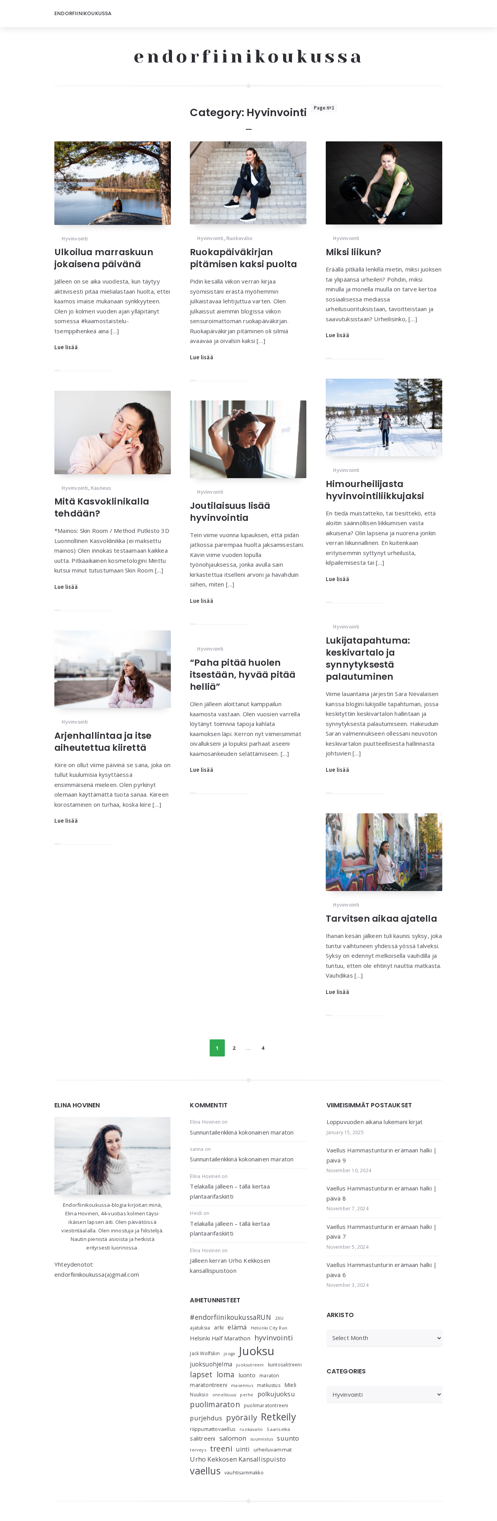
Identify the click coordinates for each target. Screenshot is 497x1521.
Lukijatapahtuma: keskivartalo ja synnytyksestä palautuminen (368, 658)
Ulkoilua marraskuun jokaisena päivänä (103, 258)
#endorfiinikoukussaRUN (230, 1317)
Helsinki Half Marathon (220, 1338)
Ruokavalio (239, 238)
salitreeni (202, 1438)
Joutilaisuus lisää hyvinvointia (230, 511)
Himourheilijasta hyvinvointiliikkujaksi (375, 490)
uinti (242, 1449)
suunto (288, 1438)
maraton (269, 1375)
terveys (198, 1450)
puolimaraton (215, 1404)
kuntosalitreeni (285, 1364)
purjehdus (206, 1417)
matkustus (268, 1385)
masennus (242, 1385)
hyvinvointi (273, 1337)
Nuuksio (199, 1394)
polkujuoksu (276, 1394)
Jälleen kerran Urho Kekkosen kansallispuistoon (230, 1265)
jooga (229, 1353)
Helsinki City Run (269, 1328)
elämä (237, 1327)
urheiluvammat (273, 1449)
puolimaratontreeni (266, 1405)
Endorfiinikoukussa (83, 13)
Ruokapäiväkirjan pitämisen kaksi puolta (243, 258)
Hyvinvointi (75, 238)
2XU (279, 1318)
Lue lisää (66, 347)
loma (226, 1374)
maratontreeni (208, 1385)
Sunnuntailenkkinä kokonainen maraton (242, 1132)
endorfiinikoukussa (249, 56)
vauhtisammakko (244, 1472)
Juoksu (257, 1351)
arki (219, 1327)
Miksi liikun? (354, 252)
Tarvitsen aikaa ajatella (381, 918)
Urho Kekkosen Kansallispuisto (238, 1459)
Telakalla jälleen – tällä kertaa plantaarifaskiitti (229, 1191)
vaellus (205, 1470)
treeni (221, 1448)
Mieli (290, 1385)
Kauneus (101, 487)
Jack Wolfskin (205, 1353)
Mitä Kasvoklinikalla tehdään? (101, 507)
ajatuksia (200, 1327)
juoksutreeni (250, 1365)
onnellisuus (224, 1394)
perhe (246, 1394)
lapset (201, 1374)
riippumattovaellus (213, 1428)
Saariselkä (278, 1429)
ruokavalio (251, 1429)
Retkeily (278, 1416)
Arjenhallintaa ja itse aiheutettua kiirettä (102, 741)
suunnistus (261, 1439)
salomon (232, 1438)
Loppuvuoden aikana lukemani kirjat (375, 1122)
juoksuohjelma (211, 1364)
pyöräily (241, 1417)
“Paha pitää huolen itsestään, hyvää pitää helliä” (242, 674)
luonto (247, 1375)
